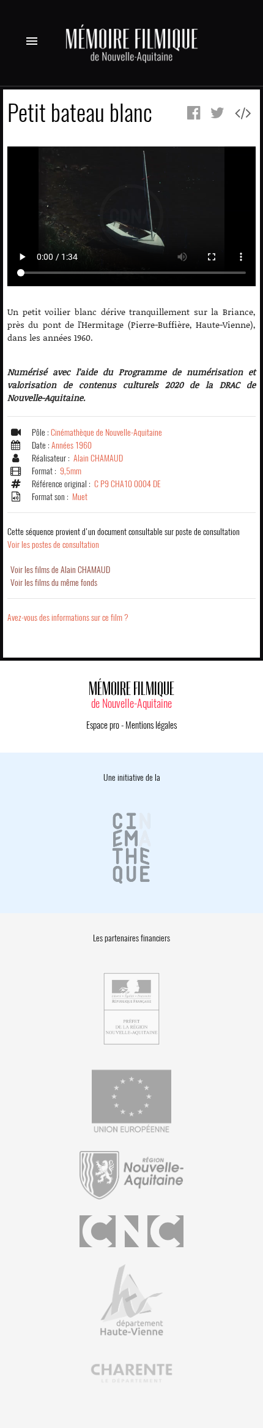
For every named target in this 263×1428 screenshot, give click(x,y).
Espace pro (102, 725)
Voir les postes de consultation (123, 538)
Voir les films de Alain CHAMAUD (60, 569)
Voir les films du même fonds (53, 582)
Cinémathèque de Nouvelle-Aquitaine (106, 432)
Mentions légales (151, 725)
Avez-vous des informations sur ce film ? (67, 617)
